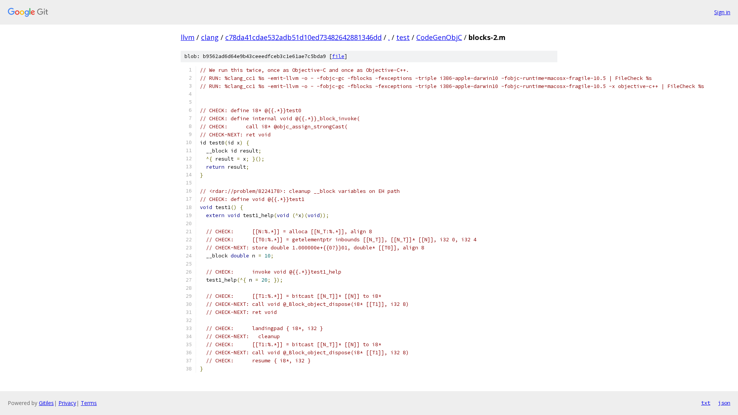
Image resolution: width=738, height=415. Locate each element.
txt (705, 402)
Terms (89, 403)
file (338, 56)
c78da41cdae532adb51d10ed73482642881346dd (303, 37)
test (403, 37)
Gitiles (46, 403)
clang (210, 37)
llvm (187, 37)
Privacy (67, 403)
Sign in (722, 12)
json (724, 402)
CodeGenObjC (439, 37)
